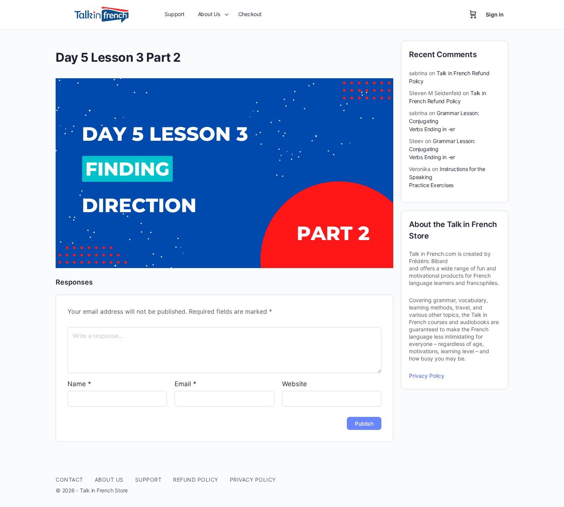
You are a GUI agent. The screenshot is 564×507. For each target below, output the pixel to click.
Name (79, 384)
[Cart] (473, 14)
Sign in (495, 14)
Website (294, 384)
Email (185, 384)
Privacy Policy (426, 375)
